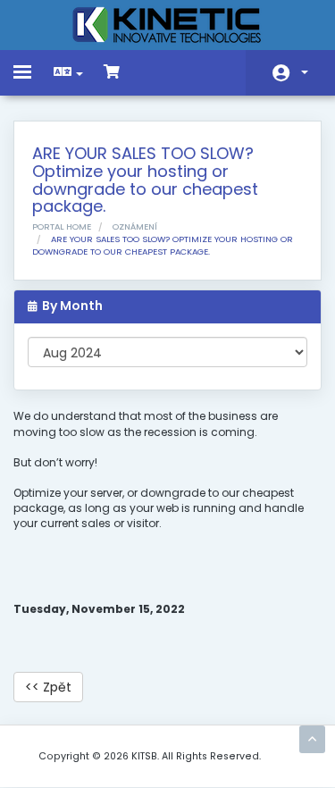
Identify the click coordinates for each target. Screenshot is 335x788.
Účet (290, 73)
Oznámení (135, 226)
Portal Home (61, 226)
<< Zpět (48, 687)
